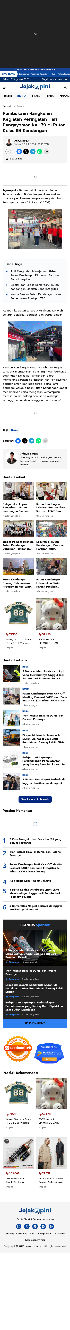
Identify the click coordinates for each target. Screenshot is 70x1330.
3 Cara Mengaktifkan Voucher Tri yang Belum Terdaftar (35, 841)
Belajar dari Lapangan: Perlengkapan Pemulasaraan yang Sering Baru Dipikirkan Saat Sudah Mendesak (44, 761)
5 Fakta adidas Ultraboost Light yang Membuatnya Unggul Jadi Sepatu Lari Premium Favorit (43, 675)
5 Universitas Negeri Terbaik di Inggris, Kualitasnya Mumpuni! (43, 781)
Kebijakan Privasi (35, 1240)
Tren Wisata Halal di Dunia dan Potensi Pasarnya (43, 717)
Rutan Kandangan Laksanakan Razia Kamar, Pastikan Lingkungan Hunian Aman (49, 583)
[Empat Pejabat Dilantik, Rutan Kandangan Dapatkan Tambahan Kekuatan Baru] (18, 528)
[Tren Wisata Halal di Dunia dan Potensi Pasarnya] (11, 718)
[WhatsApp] (39, 151)
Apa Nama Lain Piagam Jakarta (30, 881)
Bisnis (25, 666)
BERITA (21, 96)
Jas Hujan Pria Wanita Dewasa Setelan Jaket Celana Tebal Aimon (51, 1180)
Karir (33, 1233)
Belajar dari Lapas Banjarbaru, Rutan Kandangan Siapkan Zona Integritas (35, 287)
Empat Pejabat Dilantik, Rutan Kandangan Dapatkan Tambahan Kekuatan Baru (18, 545)
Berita (14, 430)
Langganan (44, 1233)
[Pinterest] (35, 1226)
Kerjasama (60, 1233)
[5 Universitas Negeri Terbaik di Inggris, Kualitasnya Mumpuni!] (11, 781)
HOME (8, 96)
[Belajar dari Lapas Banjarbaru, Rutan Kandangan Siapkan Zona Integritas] (18, 491)
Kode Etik (21, 1233)
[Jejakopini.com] (35, 1214)
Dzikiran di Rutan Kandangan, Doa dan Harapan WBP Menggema (50, 545)
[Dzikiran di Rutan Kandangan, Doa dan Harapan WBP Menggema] (51, 528)
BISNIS (36, 96)
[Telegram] (33, 151)
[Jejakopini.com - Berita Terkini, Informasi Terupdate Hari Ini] (35, 87)
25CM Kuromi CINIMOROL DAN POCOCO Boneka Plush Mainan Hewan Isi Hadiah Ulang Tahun (51, 641)
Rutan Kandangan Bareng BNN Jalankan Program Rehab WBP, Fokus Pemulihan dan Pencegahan (17, 583)
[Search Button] (65, 87)
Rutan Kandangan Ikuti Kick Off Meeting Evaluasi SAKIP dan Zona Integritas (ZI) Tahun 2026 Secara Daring (44, 697)
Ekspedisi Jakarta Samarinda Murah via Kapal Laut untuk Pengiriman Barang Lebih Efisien (44, 739)
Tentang (9, 1233)
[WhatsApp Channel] (51, 1226)
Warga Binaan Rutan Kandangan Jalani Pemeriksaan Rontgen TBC (36, 296)
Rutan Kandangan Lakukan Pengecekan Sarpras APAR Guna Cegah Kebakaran (50, 507)
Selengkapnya (35, 1023)
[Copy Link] (46, 151)
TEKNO (49, 96)
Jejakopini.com (33, 1246)
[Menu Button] (4, 87)
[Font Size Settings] (8, 151)
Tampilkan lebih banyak (35, 799)
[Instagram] (18, 1226)
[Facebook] (19, 151)
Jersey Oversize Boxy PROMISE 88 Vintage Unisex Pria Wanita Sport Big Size (18, 641)
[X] (26, 151)
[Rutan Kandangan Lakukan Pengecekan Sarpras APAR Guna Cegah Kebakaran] (51, 491)
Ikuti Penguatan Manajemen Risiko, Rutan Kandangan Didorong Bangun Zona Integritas (35, 275)
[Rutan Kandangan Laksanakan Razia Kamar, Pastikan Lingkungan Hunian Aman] (51, 566)
